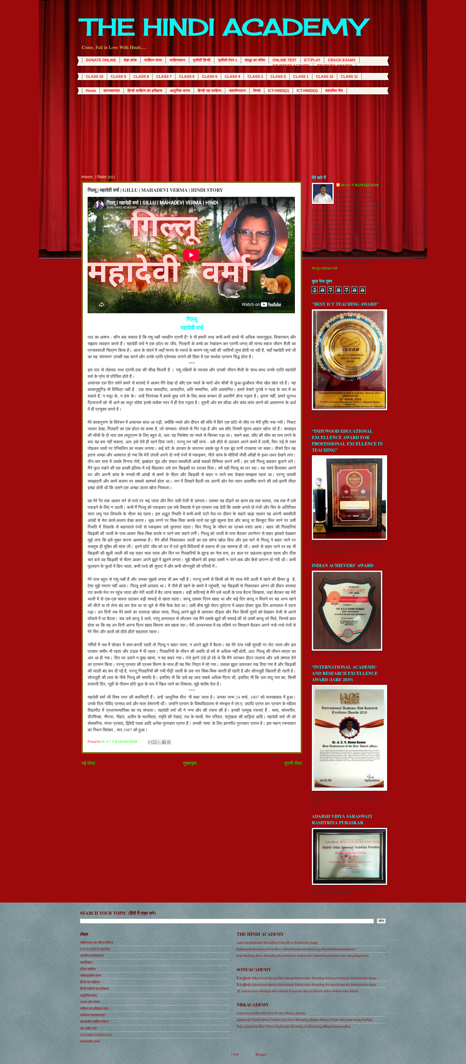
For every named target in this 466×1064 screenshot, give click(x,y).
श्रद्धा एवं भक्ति (255, 60)
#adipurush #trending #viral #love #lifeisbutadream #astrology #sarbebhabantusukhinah (296, 949)
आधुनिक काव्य (180, 90)
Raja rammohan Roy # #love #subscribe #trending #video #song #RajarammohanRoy (294, 1026)
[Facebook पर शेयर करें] (164, 742)
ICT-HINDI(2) (307, 90)
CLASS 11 (349, 76)
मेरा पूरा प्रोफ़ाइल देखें (324, 268)
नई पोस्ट (88, 763)
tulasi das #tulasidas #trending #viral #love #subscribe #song (277, 942)
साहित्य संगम (153, 60)
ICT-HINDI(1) (278, 90)
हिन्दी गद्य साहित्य (209, 90)
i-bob (235, 1054)
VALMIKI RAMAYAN (96, 1034)
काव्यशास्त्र (111, 90)
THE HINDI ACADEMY (223, 27)
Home (91, 90)
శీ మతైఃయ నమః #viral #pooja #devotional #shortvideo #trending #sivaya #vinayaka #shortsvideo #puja (306, 978)
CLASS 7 (164, 76)
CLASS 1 (300, 76)
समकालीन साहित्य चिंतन (94, 1021)
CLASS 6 (186, 76)
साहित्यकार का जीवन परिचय (96, 942)
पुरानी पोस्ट (293, 763)
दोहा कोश (130, 60)
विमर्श (256, 90)
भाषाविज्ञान (237, 90)
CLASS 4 (232, 76)
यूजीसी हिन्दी (201, 60)
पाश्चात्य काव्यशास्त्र (92, 1015)
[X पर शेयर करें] (159, 742)
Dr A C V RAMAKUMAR (360, 185)
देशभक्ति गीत (334, 90)
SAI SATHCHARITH (95, 949)
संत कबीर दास (88, 1028)
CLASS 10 (94, 76)
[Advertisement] (233, 131)
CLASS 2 (278, 76)
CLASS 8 (141, 76)
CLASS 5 (209, 76)
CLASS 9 (118, 76)
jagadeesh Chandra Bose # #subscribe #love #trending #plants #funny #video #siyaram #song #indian (304, 1019)
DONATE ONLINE (101, 60)
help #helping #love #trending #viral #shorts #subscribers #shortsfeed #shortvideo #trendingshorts (303, 955)
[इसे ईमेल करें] (150, 742)
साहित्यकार (177, 60)
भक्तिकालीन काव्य (90, 975)
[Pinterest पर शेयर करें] (168, 742)
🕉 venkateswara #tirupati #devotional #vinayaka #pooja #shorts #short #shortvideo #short (297, 991)
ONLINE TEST (285, 60)
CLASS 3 (255, 76)
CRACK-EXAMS (342, 60)
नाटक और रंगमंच (90, 1002)
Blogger (261, 1054)
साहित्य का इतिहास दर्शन (94, 1008)
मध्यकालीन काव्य (90, 1041)
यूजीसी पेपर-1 (227, 60)
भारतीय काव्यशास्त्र (92, 955)
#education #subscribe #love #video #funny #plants (271, 1013)
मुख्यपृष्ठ (190, 763)
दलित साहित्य (88, 969)
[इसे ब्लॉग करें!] (154, 742)
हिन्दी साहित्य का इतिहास (144, 90)
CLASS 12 (324, 76)
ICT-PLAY (312, 60)
